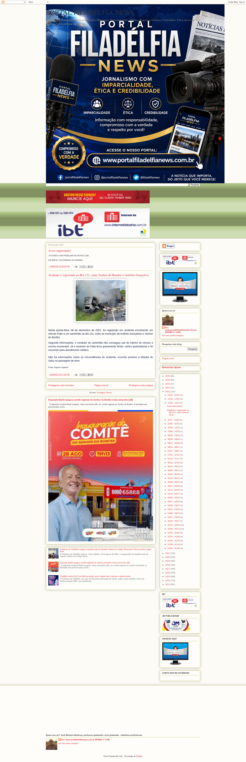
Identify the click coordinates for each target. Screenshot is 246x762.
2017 (167, 569)
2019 (167, 561)
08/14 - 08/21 (174, 447)
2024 (167, 384)
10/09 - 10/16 (174, 431)
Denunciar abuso (171, 367)
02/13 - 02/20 (174, 525)
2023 (167, 388)
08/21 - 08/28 (174, 443)
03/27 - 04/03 (174, 501)
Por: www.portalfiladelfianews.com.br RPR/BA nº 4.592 (181, 329)
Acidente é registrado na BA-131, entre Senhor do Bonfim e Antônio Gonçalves (98, 275)
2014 (167, 580)
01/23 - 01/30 (174, 536)
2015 (167, 576)
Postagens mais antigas (141, 385)
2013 (167, 584)
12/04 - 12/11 (174, 403)
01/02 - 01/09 (174, 548)
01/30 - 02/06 (174, 533)
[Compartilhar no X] (86, 266)
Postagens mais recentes (61, 385)
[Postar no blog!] (83, 266)
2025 (167, 380)
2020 (167, 557)
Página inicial (101, 385)
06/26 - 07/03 (174, 462)
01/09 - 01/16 (174, 544)
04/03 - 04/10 (174, 497)
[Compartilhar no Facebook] (89, 266)
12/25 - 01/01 (174, 395)
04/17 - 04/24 (174, 490)
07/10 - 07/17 (174, 458)
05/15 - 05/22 (174, 478)
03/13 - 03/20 (174, 509)
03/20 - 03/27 (174, 505)
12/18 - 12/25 (174, 399)
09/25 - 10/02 (174, 435)
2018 (167, 565)
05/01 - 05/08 (174, 486)
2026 (167, 376)
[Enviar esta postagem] (76, 266)
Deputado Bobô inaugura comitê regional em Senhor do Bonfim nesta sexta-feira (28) (90, 400)
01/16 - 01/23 (174, 540)
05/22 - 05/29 (174, 474)
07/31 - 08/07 (174, 451)
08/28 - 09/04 (174, 439)
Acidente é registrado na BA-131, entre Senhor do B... (178, 412)
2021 (167, 553)
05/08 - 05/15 (174, 482)
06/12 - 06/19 (174, 466)
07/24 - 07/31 (174, 455)
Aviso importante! (59, 250)
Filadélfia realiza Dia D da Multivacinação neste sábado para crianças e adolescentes (95, 576)
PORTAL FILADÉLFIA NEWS (90, 12)
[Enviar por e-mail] (81, 266)
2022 (167, 391)
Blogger (139, 756)
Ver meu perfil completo (173, 335)
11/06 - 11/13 (174, 424)
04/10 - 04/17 (174, 494)
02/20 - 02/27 (174, 521)
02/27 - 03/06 (174, 517)
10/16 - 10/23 (174, 427)
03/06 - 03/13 (174, 513)
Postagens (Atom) (104, 393)
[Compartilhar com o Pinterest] (91, 266)
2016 (167, 573)
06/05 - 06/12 (174, 470)
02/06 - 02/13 (174, 529)
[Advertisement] (123, 710)
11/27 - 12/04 (174, 420)
